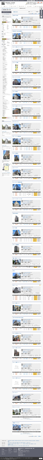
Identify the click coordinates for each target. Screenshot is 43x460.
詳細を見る (35, 26)
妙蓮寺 (27, 395)
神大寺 (29, 17)
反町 (26, 81)
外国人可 (4, 63)
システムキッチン (5, 83)
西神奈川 (24, 442)
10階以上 (4, 112)
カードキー (4, 61)
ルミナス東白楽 (15, 91)
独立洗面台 (4, 90)
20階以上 (4, 113)
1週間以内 (8, 42)
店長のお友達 (15, 449)
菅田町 (22, 442)
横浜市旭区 (26, 440)
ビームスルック (15, 392)
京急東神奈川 (27, 66)
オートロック (5, 101)
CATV (4, 98)
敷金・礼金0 (10, 449)
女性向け (4, 67)
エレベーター (5, 75)
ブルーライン (24, 18)
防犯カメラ (4, 105)
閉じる (41, 458)
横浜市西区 (33, 440)
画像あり (4, 45)
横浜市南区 (16, 440)
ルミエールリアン (15, 167)
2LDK (3, 27)
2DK (7, 26)
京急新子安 (27, 217)
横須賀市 (13, 440)
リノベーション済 (5, 52)
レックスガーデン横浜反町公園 (17, 182)
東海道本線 (24, 231)
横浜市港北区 (30, 440)
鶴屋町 (29, 319)
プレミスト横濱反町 (16, 244)
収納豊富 (4, 96)
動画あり (8, 45)
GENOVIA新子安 (15, 213)
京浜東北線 (24, 51)
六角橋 (29, 169)
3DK (3, 28)
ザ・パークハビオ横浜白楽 (17, 136)
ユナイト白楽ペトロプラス (17, 347)
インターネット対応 (5, 100)
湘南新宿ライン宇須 (10, 444)
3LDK (8, 28)
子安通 (29, 215)
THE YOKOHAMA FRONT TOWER (18, 317)
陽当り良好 (4, 50)
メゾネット (4, 71)
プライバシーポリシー (4, 450)
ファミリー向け (5, 68)
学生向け (10, 450)
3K (7, 27)
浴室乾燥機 (4, 86)
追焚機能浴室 (5, 85)
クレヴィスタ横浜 (15, 62)
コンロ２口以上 (5, 81)
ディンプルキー (5, 104)
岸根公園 (28, 172)
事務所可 (4, 54)
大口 (25, 382)
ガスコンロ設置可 (5, 64)
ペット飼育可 (5, 47)
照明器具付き (5, 76)
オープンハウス (5, 62)
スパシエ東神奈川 (15, 153)
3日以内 (4, 42)
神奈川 (26, 65)
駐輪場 (4, 77)
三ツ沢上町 (28, 19)
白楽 (26, 50)
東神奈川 (27, 51)
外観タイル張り (5, 80)
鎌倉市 (8, 441)
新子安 (27, 216)
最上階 (4, 114)
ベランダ (4, 72)
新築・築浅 (10, 448)
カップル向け (5, 66)
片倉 (29, 442)
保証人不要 (4, 53)
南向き (4, 115)
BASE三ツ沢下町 (15, 15)
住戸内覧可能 (5, 108)
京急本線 (24, 65)
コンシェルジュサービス (6, 109)
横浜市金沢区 (20, 440)
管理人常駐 (4, 58)
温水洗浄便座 (5, 87)
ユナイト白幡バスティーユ (17, 362)
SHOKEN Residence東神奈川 (17, 31)
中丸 (29, 123)
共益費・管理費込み (5, 20)
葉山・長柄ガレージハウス (17, 258)
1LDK (8, 25)
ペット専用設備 (5, 48)
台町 (19, 442)
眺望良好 (4, 59)
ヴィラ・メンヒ (15, 285)
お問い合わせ (15, 448)
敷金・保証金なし (5, 18)
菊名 (25, 396)
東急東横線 (24, 20)
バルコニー (4, 73)
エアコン (4, 91)
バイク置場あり (5, 78)
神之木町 (30, 424)
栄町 (29, 64)
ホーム (3, 448)
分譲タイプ (4, 57)
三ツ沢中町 (30, 200)
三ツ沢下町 (28, 18)
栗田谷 (29, 272)
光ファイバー (5, 99)
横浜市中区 (23, 440)
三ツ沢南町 (27, 442)
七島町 (29, 379)
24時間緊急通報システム (6, 103)
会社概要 (3, 449)
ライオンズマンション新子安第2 (6, 172)
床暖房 (4, 92)
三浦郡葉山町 (37, 440)
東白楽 (27, 94)
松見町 (29, 394)
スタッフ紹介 (15, 450)
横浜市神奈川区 (27, 17)
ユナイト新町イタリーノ (16, 303)
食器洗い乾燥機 (5, 82)
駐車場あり (4, 110)
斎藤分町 (30, 48)
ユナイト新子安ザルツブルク (17, 333)
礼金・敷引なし (5, 19)
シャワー (4, 89)
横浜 (26, 20)
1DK (3, 25)
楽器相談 (4, 49)
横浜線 (23, 67)
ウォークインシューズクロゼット (6, 95)
